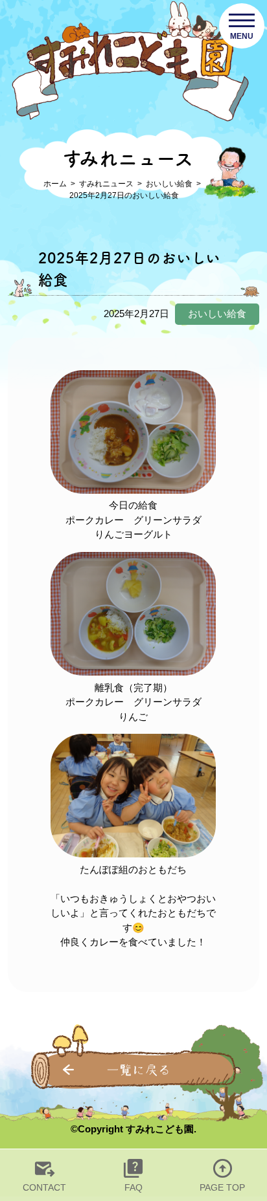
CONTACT (44, 1188)
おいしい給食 (169, 183)
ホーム (55, 183)
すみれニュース (106, 183)
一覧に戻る (138, 1070)
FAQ (133, 1188)
